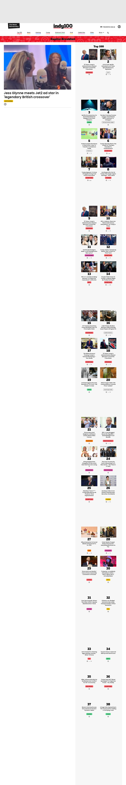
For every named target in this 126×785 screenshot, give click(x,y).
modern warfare (108, 332)
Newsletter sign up (109, 27)
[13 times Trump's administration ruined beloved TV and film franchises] (89, 54)
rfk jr (108, 228)
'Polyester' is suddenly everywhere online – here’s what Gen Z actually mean (108, 574)
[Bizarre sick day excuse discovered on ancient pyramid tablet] (89, 696)
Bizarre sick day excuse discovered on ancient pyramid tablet (89, 708)
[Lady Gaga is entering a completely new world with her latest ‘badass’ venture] (108, 775)
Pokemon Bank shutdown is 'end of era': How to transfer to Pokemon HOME (89, 146)
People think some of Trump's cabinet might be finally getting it (108, 278)
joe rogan (108, 177)
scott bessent (89, 332)
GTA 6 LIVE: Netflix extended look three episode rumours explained (108, 67)
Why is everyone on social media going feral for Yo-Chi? (89, 543)
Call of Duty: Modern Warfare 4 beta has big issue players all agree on (108, 327)
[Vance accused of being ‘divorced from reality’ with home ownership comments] (89, 561)
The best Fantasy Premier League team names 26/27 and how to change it (108, 117)
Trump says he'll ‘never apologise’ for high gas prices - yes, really (108, 681)
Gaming (38, 32)
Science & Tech (60, 32)
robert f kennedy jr (108, 441)
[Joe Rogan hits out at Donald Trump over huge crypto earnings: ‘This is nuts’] (108, 162)
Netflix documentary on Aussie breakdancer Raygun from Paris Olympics (89, 117)
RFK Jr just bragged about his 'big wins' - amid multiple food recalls (108, 435)
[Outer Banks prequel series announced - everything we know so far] (108, 531)
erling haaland (89, 470)
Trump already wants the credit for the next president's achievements (108, 146)
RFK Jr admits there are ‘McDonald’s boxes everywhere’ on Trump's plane (108, 224)
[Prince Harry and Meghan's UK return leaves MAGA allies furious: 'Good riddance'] (89, 422)
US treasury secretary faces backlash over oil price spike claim (89, 327)
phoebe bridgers (89, 255)
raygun (89, 122)
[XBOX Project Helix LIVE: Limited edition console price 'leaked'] (108, 372)
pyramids (89, 714)
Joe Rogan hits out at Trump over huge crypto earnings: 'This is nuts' (108, 174)
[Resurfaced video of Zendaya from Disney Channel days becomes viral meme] (108, 480)
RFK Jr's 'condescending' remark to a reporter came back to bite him (89, 278)
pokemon (89, 150)
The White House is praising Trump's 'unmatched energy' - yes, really (89, 356)
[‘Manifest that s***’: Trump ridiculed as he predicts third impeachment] (89, 480)
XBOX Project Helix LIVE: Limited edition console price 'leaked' (108, 384)
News (28, 32)
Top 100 (19, 32)
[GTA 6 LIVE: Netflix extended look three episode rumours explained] (108, 54)
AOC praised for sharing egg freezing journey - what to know (89, 653)
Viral (71, 32)
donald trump (108, 150)
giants (89, 389)
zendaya (108, 499)
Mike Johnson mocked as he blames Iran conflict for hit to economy (89, 681)
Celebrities (81, 32)
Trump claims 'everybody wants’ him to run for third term (108, 251)
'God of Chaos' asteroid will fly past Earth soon (108, 652)
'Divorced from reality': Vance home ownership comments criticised (89, 573)
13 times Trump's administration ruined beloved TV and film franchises (89, 67)
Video (92, 32)
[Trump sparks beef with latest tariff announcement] (108, 746)
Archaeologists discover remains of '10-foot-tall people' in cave (89, 384)
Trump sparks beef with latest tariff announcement (108, 758)
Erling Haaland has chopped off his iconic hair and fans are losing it (89, 464)
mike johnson (89, 686)
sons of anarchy (108, 470)
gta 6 (108, 72)
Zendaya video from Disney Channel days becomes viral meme (108, 492)
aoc (89, 658)
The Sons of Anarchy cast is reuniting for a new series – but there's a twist (108, 464)
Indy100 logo (63, 26)
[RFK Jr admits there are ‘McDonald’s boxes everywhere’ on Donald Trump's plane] (108, 211)
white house (89, 72)
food (89, 550)
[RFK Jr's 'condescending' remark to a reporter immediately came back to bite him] (89, 266)
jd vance (89, 579)
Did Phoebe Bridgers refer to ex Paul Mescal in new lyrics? (89, 251)
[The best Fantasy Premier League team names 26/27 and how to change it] (108, 105)
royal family (89, 441)
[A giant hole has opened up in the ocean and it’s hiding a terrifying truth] (108, 696)
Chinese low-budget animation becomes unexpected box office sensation (108, 603)
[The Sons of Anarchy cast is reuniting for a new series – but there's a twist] (108, 451)
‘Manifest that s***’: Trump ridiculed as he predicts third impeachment (89, 493)
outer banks (108, 550)
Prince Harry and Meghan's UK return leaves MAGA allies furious (89, 435)
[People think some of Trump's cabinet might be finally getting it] (108, 266)
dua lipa (89, 609)
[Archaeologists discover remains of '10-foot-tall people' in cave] (89, 372)
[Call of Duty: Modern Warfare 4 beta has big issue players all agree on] (108, 315)
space (108, 658)
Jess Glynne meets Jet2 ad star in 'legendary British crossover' (31, 95)
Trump (48, 32)
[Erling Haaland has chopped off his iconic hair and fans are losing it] (89, 451)
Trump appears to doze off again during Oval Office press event (89, 174)
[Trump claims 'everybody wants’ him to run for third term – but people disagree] (108, 239)
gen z (108, 579)
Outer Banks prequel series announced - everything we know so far (108, 544)
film (108, 609)
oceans (108, 714)
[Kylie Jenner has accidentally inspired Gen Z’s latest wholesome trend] (89, 775)
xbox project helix (108, 389)
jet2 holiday (8, 101)
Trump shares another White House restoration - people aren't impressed (89, 759)
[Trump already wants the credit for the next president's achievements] (108, 133)
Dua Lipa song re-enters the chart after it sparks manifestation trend (89, 602)
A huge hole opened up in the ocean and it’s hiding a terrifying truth (108, 708)
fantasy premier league (108, 122)
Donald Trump (89, 362)
